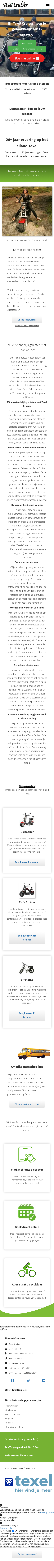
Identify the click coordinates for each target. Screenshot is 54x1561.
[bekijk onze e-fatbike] (27, 1023)
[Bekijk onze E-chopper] (27, 868)
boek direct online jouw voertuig (27, 325)
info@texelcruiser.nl (17, 1363)
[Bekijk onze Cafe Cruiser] (27, 945)
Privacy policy (47, 1512)
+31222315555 (15, 1358)
